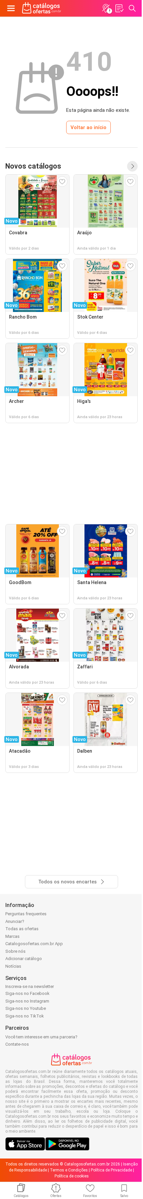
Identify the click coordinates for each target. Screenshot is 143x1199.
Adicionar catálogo (23, 958)
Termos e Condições (69, 1170)
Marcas (12, 936)
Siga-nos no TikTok (24, 1015)
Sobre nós (15, 951)
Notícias (13, 966)
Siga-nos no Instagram (27, 1001)
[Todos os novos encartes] (132, 166)
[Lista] (119, 8)
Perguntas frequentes (26, 913)
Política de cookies (72, 1176)
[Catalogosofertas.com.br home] (41, 8)
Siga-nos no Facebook (27, 993)
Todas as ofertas (22, 928)
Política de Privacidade (111, 1170)
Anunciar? (14, 921)
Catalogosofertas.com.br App (34, 943)
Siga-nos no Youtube (25, 1008)
